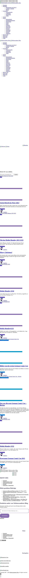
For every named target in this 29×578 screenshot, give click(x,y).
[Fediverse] (2, 146)
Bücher (7, 9)
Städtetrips (8, 33)
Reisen (4, 18)
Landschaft (8, 13)
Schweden (8, 31)
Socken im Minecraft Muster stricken (11, 491)
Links (4, 38)
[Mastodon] (25, 145)
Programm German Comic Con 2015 (12, 458)
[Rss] (11, 122)
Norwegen (8, 26)
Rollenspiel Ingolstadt (7, 483)
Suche (16, 174)
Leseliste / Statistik (10, 8)
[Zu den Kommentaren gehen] (11, 188)
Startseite (5, 5)
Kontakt (4, 484)
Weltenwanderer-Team (7, 481)
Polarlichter (8, 14)
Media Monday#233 (7, 328)
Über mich (5, 35)
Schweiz (7, 32)
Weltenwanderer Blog (14, 572)
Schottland (8, 30)
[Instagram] (11, 99)
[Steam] (7, 146)
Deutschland (8, 21)
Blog (1, 177)
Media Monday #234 (7, 291)
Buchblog (5, 6)
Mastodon (2, 518)
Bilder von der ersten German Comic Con (14, 366)
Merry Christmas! (6, 252)
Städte (7, 15)
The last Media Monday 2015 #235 (11, 240)
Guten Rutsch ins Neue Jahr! (9, 203)
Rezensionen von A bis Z (11, 7)
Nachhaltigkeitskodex (10, 20)
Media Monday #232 (7, 446)
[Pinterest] (11, 111)
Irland (7, 22)
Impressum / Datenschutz (8, 485)
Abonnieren (4, 515)
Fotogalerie (5, 11)
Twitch (4, 17)
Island (7, 24)
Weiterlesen (2, 208)
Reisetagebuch (9, 19)
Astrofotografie (9, 12)
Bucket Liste (5, 34)
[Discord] (11, 133)
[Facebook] (11, 88)
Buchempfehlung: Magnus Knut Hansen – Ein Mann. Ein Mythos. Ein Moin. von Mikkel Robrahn (15, 500)
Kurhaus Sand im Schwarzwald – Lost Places (12, 492)
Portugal (8, 28)
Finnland (8, 25)
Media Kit (5, 37)
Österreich (8, 27)
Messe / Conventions (4, 340)
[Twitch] (11, 145)
